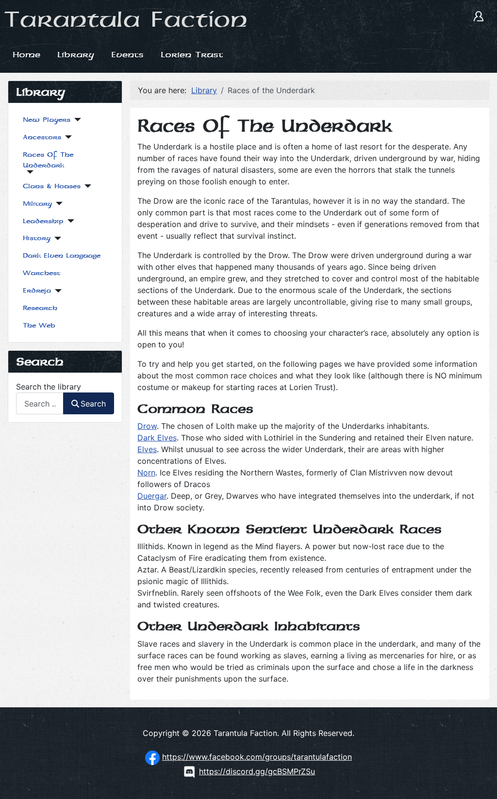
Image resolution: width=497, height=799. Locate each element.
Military (37, 203)
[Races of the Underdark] (28, 172)
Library (75, 54)
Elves (147, 449)
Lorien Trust (192, 54)
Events (127, 54)
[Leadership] (69, 221)
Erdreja (37, 290)
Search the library (48, 386)
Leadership (43, 221)
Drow (147, 426)
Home (26, 54)
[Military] (57, 203)
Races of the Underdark (48, 159)
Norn (146, 472)
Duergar (151, 496)
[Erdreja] (56, 291)
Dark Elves (157, 437)
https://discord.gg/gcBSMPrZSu (257, 771)
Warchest (41, 273)
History (36, 238)
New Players (46, 119)
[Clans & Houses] (86, 186)
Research (40, 308)
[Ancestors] (66, 137)
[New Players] (75, 119)
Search (93, 403)
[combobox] (40, 403)
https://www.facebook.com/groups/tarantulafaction (257, 757)
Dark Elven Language (61, 255)
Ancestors (42, 137)
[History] (55, 238)
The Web (39, 325)
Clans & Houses (52, 186)
